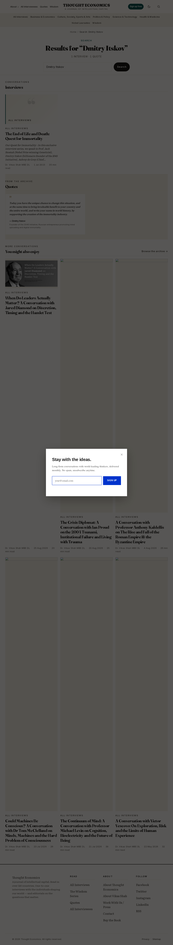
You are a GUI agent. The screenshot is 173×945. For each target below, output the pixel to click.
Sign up (112, 480)
